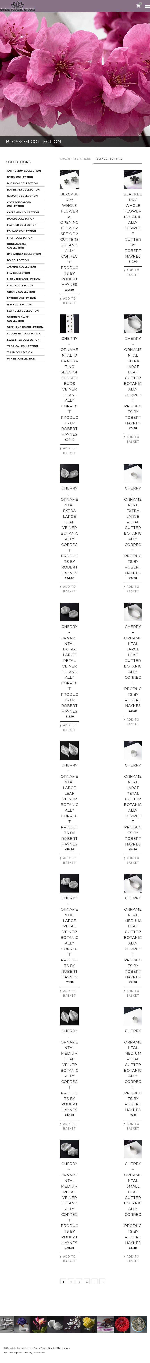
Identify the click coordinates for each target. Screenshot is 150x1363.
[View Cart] (138, 6)
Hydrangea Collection (24, 253)
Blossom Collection (22, 183)
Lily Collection (18, 273)
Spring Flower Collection (18, 319)
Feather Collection (22, 224)
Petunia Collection (21, 298)
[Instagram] (142, 1347)
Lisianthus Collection (23, 279)
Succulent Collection (23, 333)
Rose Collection (19, 304)
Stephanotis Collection (25, 327)
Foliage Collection (21, 231)
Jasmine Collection (21, 266)
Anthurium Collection (24, 170)
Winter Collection (21, 358)
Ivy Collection (18, 260)
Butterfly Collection (23, 189)
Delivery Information (34, 1352)
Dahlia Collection (20, 218)
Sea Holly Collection (23, 310)
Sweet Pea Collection (23, 339)
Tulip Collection (19, 352)
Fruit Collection (19, 237)
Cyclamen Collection (23, 212)
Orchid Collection (21, 291)
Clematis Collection (22, 195)
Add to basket (69, 301)
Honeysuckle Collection (16, 245)
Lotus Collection (20, 285)
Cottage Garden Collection (19, 204)
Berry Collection (20, 177)
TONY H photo (14, 1352)
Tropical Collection (22, 346)
